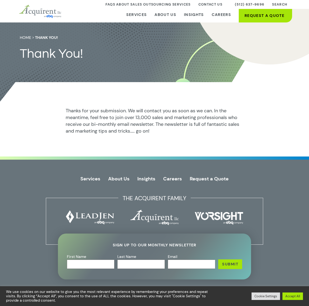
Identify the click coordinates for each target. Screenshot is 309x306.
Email (172, 256)
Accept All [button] (292, 296)
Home (25, 37)
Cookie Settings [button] (265, 296)
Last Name (126, 256)
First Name (76, 256)
